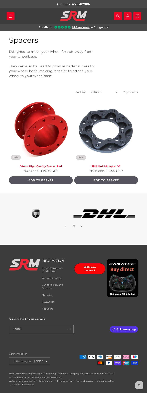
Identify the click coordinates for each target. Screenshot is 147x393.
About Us (47, 308)
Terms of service (84, 381)
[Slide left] (66, 226)
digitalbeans (28, 381)
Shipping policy (105, 381)
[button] (11, 16)
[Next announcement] (140, 4)
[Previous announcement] (7, 4)
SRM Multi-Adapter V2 (106, 166)
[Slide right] (81, 226)
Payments (48, 301)
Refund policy (46, 381)
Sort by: (80, 92)
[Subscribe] (69, 329)
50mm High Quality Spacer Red (41, 166)
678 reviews (80, 27)
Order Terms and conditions (52, 269)
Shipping (47, 295)
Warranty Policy (51, 278)
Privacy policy (64, 381)
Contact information (23, 384)
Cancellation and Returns (52, 286)
